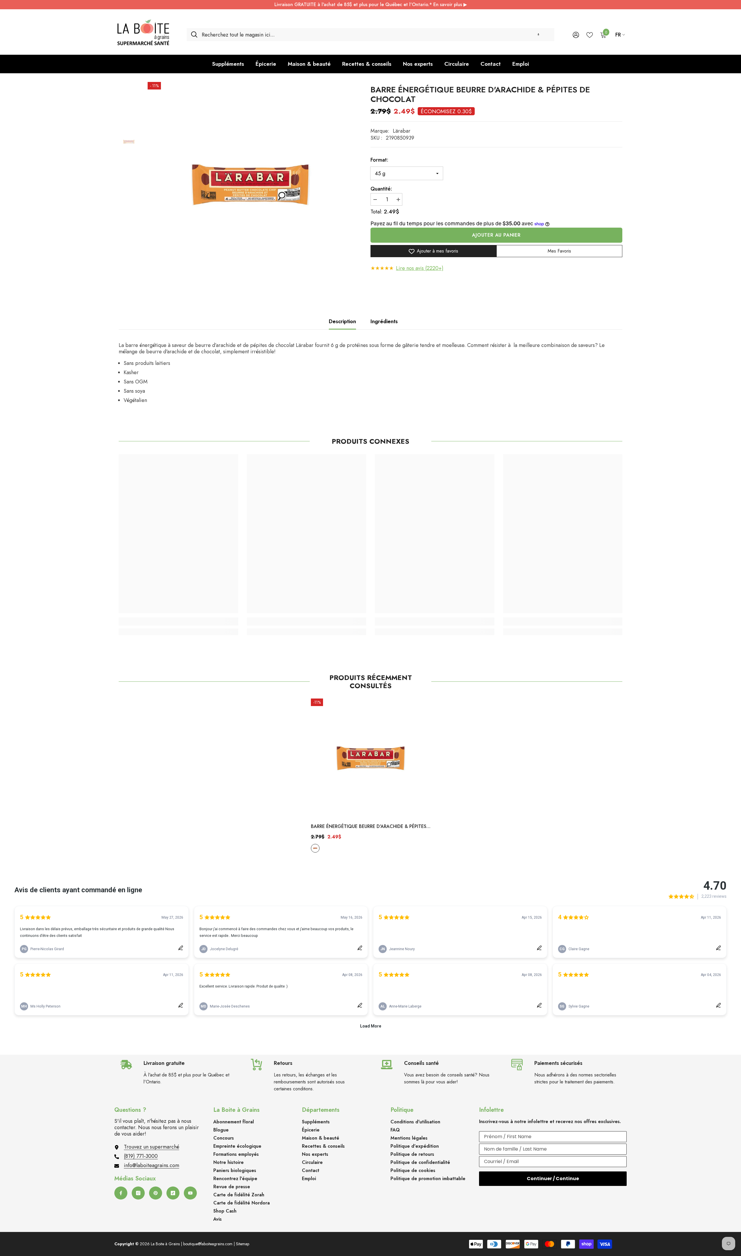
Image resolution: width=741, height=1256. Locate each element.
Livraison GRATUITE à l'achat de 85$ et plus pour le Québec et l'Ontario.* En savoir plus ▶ (370, 4)
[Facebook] (120, 1193)
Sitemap (242, 1244)
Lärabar (401, 131)
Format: (379, 160)
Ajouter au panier (496, 235)
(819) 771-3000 (141, 1156)
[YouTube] (190, 1193)
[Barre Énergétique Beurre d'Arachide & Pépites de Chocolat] (370, 758)
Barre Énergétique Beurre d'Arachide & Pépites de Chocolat (368, 827)
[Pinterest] (155, 1193)
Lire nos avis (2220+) (419, 268)
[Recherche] (370, 34)
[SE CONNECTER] (576, 34)
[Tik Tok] (172, 1193)
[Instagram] (138, 1193)
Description (342, 321)
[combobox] (375, 34)
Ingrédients (384, 321)
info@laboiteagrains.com (151, 1165)
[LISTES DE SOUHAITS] (589, 34)
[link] (178, 621)
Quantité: (381, 189)
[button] (538, 34)
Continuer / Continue (553, 1178)
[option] (250, 185)
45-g (315, 848)
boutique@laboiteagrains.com (207, 1244)
